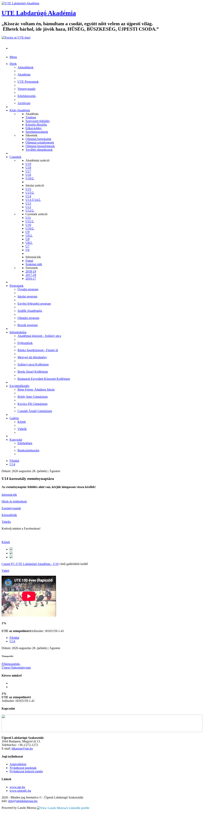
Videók (22, 429)
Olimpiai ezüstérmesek (40, 142)
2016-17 (31, 278)
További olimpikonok (39, 149)
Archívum (24, 103)
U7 (27, 246)
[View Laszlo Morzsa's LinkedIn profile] (63, 807)
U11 (28, 217)
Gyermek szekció (36, 214)
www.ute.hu (17, 787)
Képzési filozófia (36, 124)
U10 (28, 225)
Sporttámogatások (37, 131)
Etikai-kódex (34, 128)
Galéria (14, 418)
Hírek (13, 63)
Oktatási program (28, 318)
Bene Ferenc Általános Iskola (36, 389)
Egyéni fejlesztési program (34, 303)
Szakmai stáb (34, 264)
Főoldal (14, 460)
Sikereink (31, 135)
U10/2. (30, 228)
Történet (31, 117)
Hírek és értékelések (14, 501)
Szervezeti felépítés (38, 121)
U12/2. (30, 210)
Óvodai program (28, 289)
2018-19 (31, 271)
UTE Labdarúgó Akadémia (39, 13)
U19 (28, 164)
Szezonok (32, 267)
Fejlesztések (25, 343)
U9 (27, 232)
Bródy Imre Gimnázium (33, 396)
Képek (22, 421)
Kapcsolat (16, 439)
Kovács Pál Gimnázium (32, 404)
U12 (28, 207)
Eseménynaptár (11, 508)
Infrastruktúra (18, 332)
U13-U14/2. (33, 199)
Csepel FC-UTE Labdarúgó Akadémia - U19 (30, 564)
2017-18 (31, 275)
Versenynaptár (26, 88)
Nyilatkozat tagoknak (23, 767)
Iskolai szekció (35, 185)
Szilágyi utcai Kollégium (33, 364)
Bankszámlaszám (28, 450)
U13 (28, 203)
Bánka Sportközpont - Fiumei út (38, 350)
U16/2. (30, 178)
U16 (28, 174)
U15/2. (30, 192)
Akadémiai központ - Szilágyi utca (39, 335)
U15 (28, 189)
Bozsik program (28, 325)
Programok (17, 285)
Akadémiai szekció (37, 160)
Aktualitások (25, 67)
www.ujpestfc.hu (20, 790)
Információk (33, 257)
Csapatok (15, 157)
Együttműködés (19, 386)
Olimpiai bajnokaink (38, 139)
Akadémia (24, 74)
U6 (27, 250)
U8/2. (29, 242)
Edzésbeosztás (27, 96)
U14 (28, 196)
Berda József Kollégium (33, 371)
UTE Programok (28, 81)
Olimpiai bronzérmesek (40, 146)
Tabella (6, 521)
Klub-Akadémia (20, 110)
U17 (28, 171)
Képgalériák (9, 515)
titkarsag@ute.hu (22, 748)
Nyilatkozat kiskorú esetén (26, 771)
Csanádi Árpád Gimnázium (35, 411)
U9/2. (29, 235)
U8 (27, 239)
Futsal (29, 260)
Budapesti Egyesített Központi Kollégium (44, 378)
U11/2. (30, 221)
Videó (5, 570)
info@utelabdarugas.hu (22, 801)
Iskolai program (27, 296)
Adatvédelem (18, 764)
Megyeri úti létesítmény (32, 357)
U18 (28, 167)
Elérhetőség (25, 443)
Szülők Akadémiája (30, 310)
